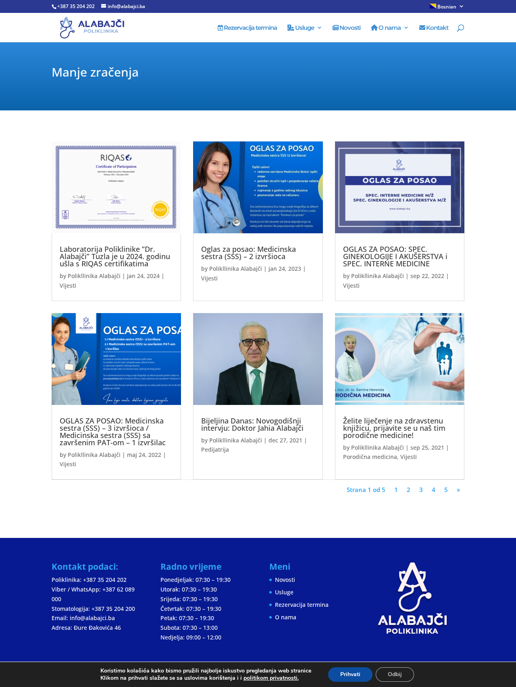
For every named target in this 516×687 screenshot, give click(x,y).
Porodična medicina (370, 457)
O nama (389, 28)
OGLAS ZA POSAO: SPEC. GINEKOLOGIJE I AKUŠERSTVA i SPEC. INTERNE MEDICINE (395, 256)
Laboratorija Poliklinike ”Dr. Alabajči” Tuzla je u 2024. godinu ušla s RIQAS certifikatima (115, 256)
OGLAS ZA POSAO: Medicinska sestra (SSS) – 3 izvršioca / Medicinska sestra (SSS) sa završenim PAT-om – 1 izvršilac (113, 431)
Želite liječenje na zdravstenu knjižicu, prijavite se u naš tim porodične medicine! (394, 428)
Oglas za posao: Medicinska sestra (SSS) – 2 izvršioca (248, 252)
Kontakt (436, 28)
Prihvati (350, 674)
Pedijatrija (215, 449)
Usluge (304, 28)
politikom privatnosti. (271, 678)
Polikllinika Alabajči (94, 276)
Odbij (395, 674)
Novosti (349, 28)
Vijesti (68, 285)
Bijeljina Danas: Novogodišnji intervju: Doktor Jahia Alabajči (252, 424)
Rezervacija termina (250, 28)
